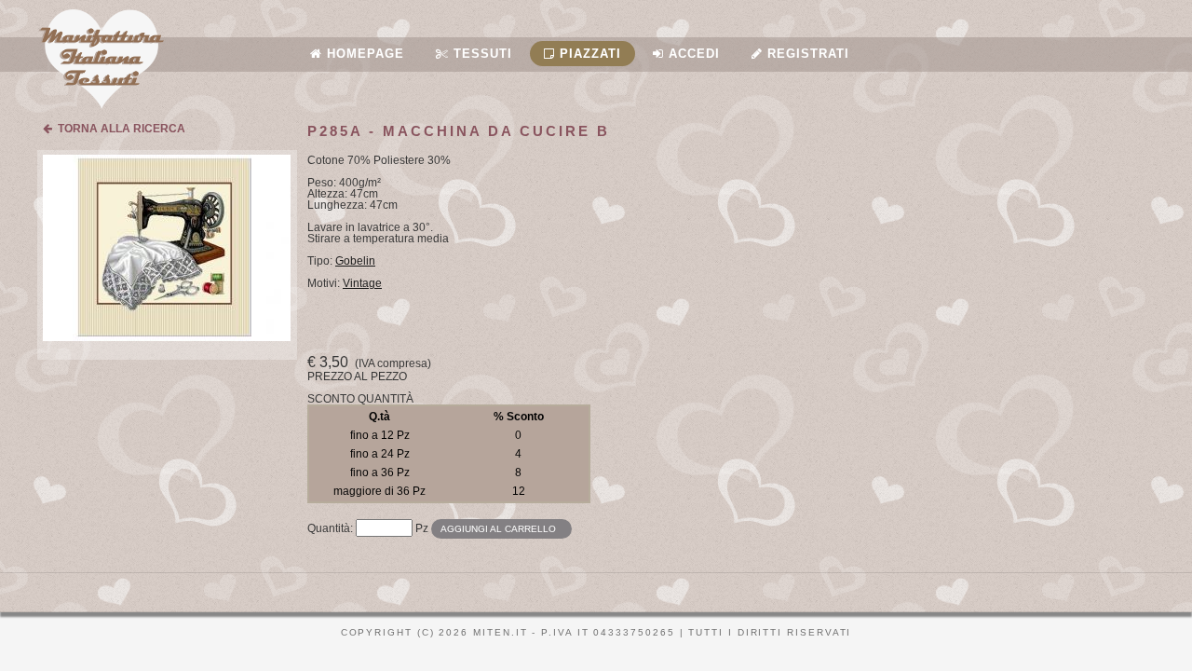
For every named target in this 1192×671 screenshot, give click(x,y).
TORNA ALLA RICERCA (118, 128)
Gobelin (355, 261)
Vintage (362, 283)
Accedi (692, 54)
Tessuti (480, 54)
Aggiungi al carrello (498, 529)
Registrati (806, 54)
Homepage (363, 54)
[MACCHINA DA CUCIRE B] (167, 337)
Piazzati (588, 54)
